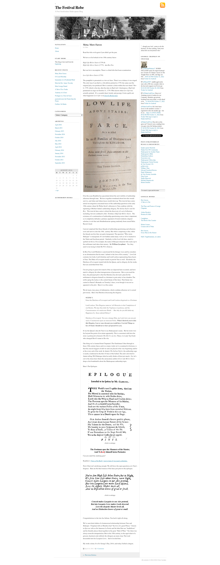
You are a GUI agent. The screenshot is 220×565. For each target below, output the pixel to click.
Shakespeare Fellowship (148, 160)
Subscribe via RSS (162, 5)
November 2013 (60, 157)
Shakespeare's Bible (147, 154)
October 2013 (59, 160)
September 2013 (60, 163)
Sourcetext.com (145, 158)
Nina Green (144, 176)
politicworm (144, 166)
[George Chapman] (144, 67)
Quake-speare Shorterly (148, 148)
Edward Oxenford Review (149, 170)
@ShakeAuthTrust (148, 93)
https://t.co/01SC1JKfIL (153, 113)
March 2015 (58, 128)
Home (57, 48)
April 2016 (58, 125)
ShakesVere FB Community (149, 150)
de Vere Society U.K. (147, 164)
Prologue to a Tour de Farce (63, 96)
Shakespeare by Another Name (150, 152)
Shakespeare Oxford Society (149, 162)
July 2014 (58, 141)
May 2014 (58, 144)
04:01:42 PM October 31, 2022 (154, 77)
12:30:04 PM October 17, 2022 (155, 101)
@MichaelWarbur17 (149, 68)
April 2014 (58, 147)
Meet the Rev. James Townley (64, 83)
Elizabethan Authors (147, 156)
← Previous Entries (89, 555)
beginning (58, 64)
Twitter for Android (150, 79)
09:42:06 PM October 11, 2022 (150, 115)
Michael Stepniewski (147, 180)
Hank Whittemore (146, 172)
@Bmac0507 (147, 82)
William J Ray (145, 168)
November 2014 (60, 134)
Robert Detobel (145, 182)
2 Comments (100, 548)
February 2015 (59, 131)
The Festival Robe (69, 7)
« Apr (57, 190)
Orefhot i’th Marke (60, 104)
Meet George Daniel (61, 86)
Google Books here (111, 95)
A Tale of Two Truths (61, 89)
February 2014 (59, 150)
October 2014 (59, 137)
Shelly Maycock (146, 178)
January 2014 (59, 153)
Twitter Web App (146, 117)
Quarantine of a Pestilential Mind (65, 80)
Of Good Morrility (60, 77)
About (57, 51)
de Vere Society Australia (148, 174)
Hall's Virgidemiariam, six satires (151, 237)
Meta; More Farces (92, 44)
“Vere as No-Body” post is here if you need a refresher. (109, 461)
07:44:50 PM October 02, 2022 (150, 128)
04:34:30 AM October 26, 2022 (150, 88)
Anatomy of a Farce (61, 93)
